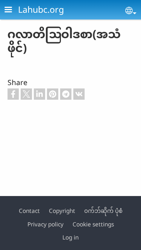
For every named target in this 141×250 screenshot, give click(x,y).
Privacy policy (45, 224)
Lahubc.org (41, 9)
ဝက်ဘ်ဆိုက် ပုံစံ (103, 211)
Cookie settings (93, 224)
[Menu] (13, 10)
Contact (29, 211)
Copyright (62, 211)
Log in (70, 237)
